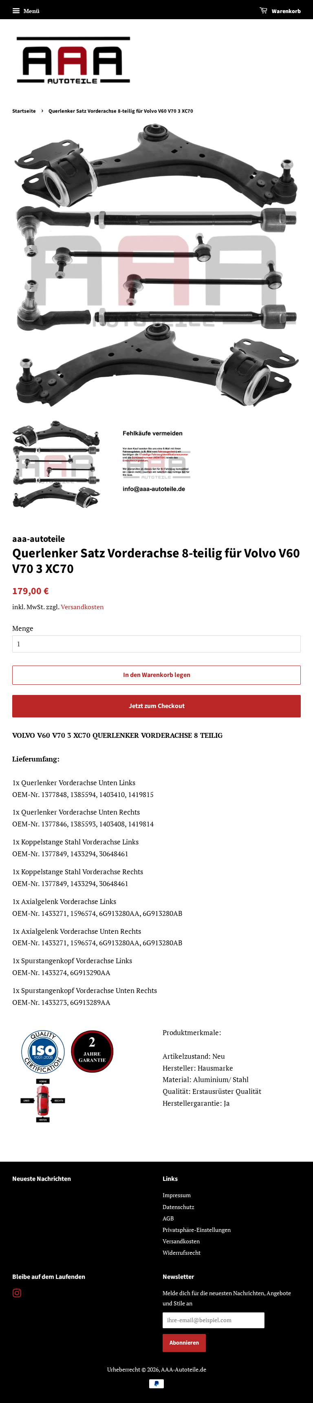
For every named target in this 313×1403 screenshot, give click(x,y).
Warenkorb (286, 11)
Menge (22, 628)
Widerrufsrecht (182, 1252)
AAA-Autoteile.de (183, 1369)
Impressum (177, 1195)
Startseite (24, 111)
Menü (31, 11)
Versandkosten (82, 606)
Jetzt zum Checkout (157, 706)
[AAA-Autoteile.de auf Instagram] (16, 1294)
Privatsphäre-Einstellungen (197, 1230)
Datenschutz (178, 1207)
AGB (168, 1218)
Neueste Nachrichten (41, 1178)
